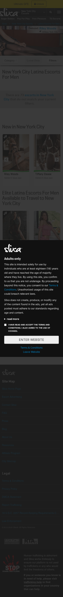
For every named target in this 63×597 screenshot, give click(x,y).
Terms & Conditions (31, 347)
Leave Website (31, 351)
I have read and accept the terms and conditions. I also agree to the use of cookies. (29, 328)
